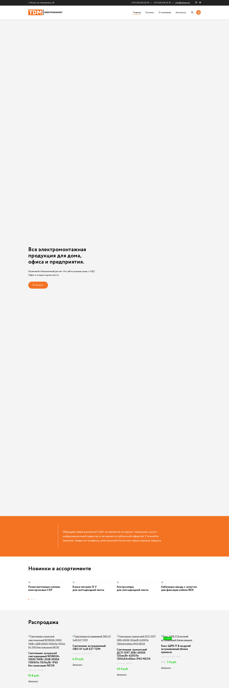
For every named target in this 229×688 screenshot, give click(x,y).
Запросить (33, 664)
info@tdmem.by (182, 2)
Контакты (181, 12)
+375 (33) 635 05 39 (162, 2)
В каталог (38, 285)
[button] (29, 599)
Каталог (150, 12)
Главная (137, 12)
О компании (165, 12)
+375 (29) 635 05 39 (140, 2)
